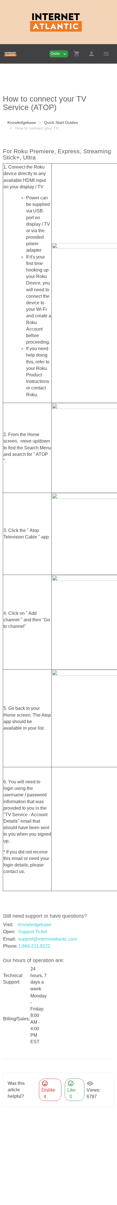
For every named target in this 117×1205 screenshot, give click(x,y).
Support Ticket (32, 931)
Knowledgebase (21, 122)
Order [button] (59, 53)
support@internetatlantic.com (47, 939)
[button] (76, 53)
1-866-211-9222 (34, 946)
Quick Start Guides (61, 122)
